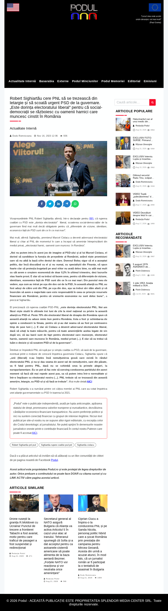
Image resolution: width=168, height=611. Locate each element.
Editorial (134, 81)
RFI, (91, 218)
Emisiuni (150, 81)
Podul (54, 460)
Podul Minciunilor (85, 81)
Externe (63, 81)
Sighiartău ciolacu (85, 445)
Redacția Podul (18, 553)
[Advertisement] (84, 52)
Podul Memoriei (113, 81)
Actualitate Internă (22, 81)
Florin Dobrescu (142, 271)
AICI (34, 433)
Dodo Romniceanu (22, 136)
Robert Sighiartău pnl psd (24, 445)
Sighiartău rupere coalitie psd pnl (56, 445)
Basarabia (46, 81)
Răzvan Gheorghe (143, 144)
